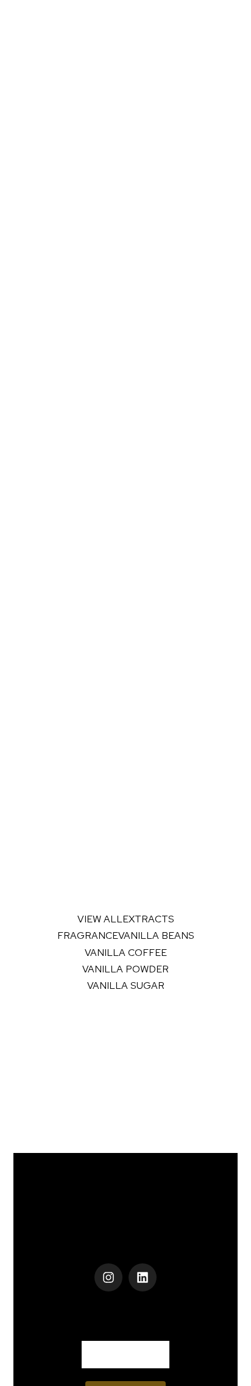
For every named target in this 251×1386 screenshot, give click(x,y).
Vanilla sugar (125, 985)
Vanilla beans (156, 935)
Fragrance (87, 935)
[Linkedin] (143, 1277)
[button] (125, 1240)
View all (99, 919)
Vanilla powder (125, 969)
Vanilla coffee (126, 952)
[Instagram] (108, 1277)
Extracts (148, 919)
